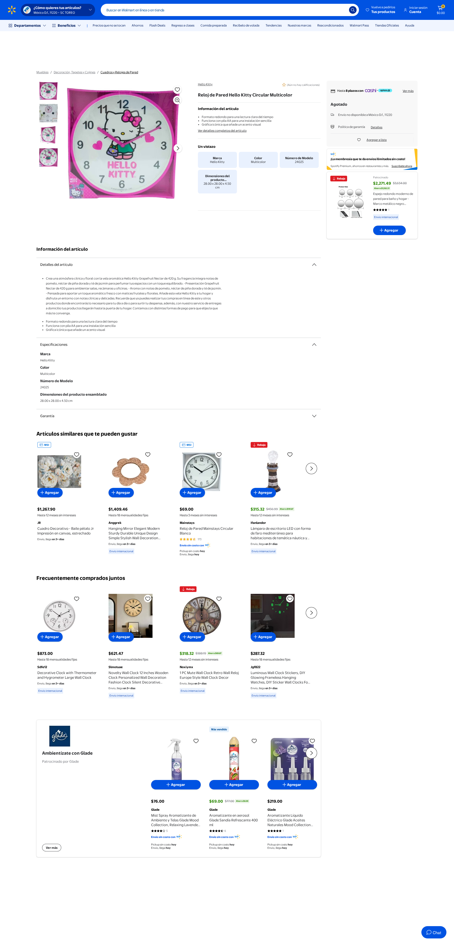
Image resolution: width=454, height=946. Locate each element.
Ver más (408, 91)
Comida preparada (214, 25)
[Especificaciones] (314, 344)
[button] (381, 10)
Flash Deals (157, 25)
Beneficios (66, 25)
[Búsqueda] (353, 10)
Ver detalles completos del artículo (222, 130)
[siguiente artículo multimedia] (178, 148)
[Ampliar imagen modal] (177, 100)
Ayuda (409, 25)
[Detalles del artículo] (314, 264)
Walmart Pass (359, 25)
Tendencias (274, 25)
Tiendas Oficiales (387, 25)
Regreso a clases (182, 25)
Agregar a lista (377, 140)
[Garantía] (314, 416)
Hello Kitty (205, 84)
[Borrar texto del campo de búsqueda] (342, 10)
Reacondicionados (330, 25)
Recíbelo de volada (246, 25)
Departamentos (27, 25)
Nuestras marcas (299, 25)
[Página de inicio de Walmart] (12, 10)
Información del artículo (62, 249)
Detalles (376, 127)
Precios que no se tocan (109, 25)
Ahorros (137, 25)
